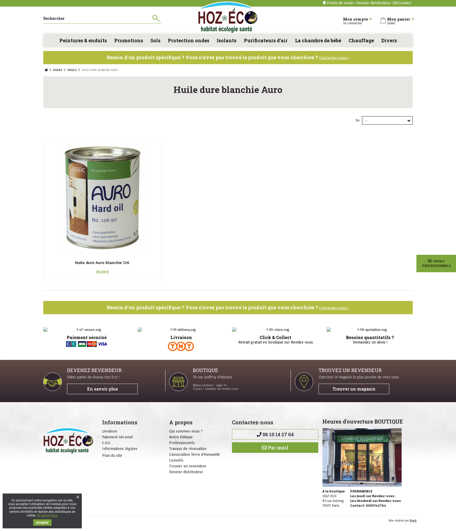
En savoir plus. (47, 515)
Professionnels (182, 443)
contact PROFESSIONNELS (436, 263)
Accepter (42, 522)
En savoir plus (102, 389)
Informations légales (119, 449)
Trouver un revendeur (187, 466)
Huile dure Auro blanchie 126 (102, 262)
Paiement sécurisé (117, 437)
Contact (404, 3)
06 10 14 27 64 (278, 434)
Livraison (109, 431)
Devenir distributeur (374, 3)
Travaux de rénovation (187, 449)
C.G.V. (106, 443)
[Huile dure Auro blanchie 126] (102, 198)
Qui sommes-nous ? (186, 431)
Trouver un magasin (354, 389)
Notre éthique (181, 437)
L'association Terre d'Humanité (194, 454)
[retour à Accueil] (46, 70)
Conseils (176, 460)
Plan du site (112, 455)
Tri (357, 121)
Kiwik (413, 520)
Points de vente (339, 3)
